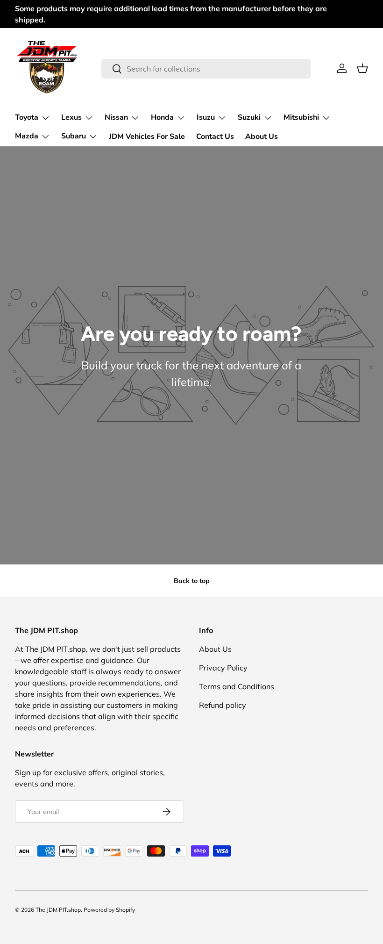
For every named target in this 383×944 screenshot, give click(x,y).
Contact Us (215, 136)
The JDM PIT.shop (58, 909)
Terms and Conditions (236, 686)
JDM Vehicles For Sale (147, 136)
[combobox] (206, 69)
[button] (362, 68)
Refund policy (222, 705)
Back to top (192, 580)
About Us (261, 136)
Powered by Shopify (109, 909)
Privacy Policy (223, 667)
